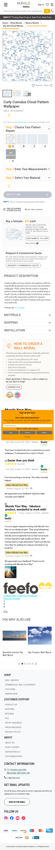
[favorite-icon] (47, 4)
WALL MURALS (12, 680)
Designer (44, 432)
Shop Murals (16, 23)
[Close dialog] (52, 411)
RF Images (19, 307)
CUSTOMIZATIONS (13, 756)
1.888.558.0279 (13, 777)
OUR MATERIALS (12, 752)
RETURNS (9, 714)
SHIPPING (9, 709)
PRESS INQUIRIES (13, 727)
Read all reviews (12, 598)
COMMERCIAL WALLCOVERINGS (20, 685)
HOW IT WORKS (12, 747)
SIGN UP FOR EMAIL (17, 802)
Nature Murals (32, 23)
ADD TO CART (13, 194)
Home (10, 432)
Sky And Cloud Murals (13, 26)
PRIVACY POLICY (13, 732)
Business (27, 432)
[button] (19, 663)
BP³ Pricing (21, 122)
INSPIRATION (11, 694)
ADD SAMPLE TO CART (37, 238)
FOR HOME (10, 689)
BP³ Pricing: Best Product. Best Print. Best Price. (27, 17)
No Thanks (27, 437)
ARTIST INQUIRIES (13, 723)
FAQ (7, 718)
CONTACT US (14, 387)
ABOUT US (10, 742)
